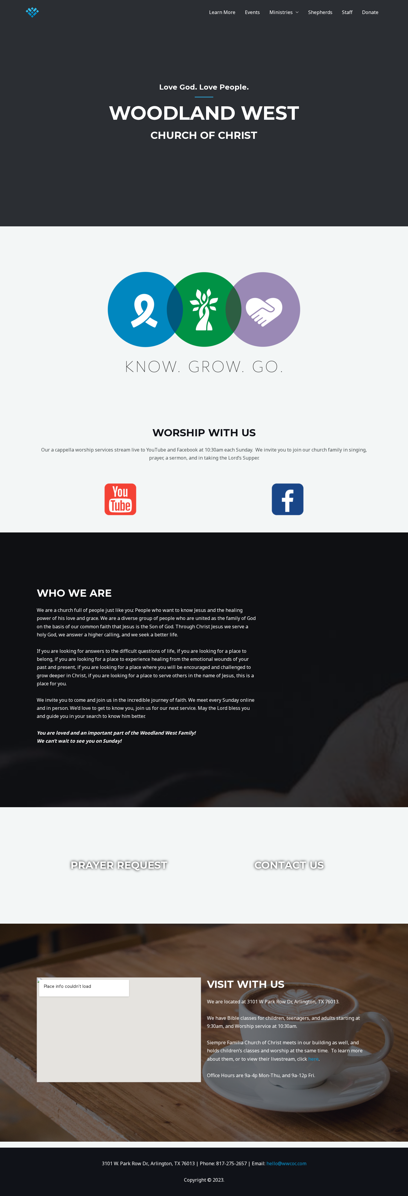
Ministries (281, 12)
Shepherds (320, 12)
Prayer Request (119, 865)
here (313, 1059)
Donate (370, 12)
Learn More (222, 12)
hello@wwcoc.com (286, 1163)
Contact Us (289, 865)
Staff (347, 12)
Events (252, 12)
